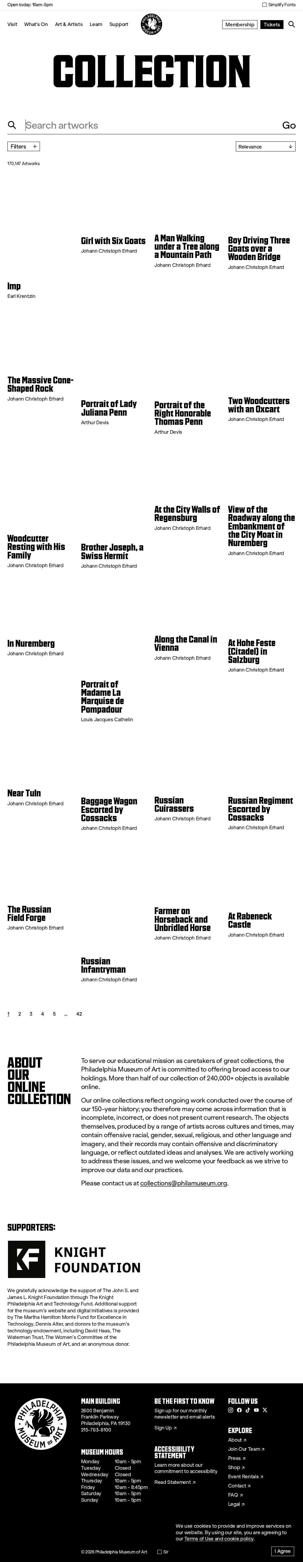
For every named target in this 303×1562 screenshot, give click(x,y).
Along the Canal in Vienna (185, 643)
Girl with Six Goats (113, 241)
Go (289, 125)
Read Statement (172, 1482)
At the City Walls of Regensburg (187, 513)
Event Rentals (243, 1476)
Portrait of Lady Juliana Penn (109, 408)
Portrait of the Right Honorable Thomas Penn (182, 413)
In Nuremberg (31, 643)
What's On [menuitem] (36, 24)
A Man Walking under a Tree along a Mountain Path (186, 246)
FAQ (233, 1495)
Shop (234, 1467)
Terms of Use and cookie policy (219, 1539)
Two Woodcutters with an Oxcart (259, 405)
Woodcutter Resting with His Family (36, 546)
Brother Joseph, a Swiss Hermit (112, 551)
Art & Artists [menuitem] (69, 24)
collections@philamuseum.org (183, 1183)
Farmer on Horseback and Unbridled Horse (182, 919)
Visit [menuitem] (12, 24)
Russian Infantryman (103, 965)
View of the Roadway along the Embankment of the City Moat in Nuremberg (261, 526)
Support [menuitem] (118, 24)
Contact (237, 1486)
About (235, 1440)
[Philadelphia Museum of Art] (151, 24)
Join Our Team (244, 1449)
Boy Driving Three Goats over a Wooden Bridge (259, 248)
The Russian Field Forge (29, 913)
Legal (234, 1504)
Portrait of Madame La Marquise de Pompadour (102, 697)
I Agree (283, 1551)
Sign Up (163, 1428)
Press (234, 1458)
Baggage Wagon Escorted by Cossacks (109, 809)
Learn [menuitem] (96, 24)
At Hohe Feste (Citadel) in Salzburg (251, 651)
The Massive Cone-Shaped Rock (40, 384)
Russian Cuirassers (174, 804)
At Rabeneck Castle (250, 920)
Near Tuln (24, 793)
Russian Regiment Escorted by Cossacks (260, 809)
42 (79, 1014)
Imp (14, 286)
